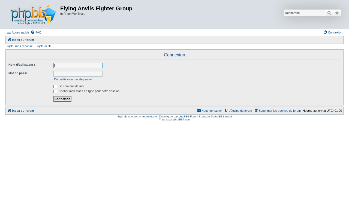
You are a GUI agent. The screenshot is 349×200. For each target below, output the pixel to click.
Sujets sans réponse (19, 46)
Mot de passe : (18, 73)
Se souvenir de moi (71, 86)
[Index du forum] (33, 14)
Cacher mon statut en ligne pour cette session (88, 91)
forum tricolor (150, 116)
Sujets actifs (43, 46)
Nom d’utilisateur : (21, 64)
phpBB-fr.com (181, 119)
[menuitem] (36, 32)
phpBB (183, 116)
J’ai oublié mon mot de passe (72, 79)
